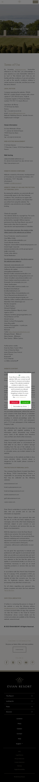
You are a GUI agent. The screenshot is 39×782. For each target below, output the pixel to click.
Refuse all (15, 402)
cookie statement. (20, 397)
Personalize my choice (20, 406)
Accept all (25, 402)
